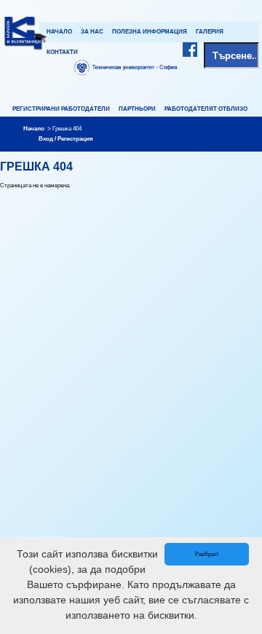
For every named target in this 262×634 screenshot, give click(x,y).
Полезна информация (149, 31)
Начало (59, 31)
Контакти (62, 52)
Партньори (137, 109)
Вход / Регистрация (66, 139)
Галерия (209, 31)
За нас (92, 31)
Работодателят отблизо (205, 109)
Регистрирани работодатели (61, 109)
